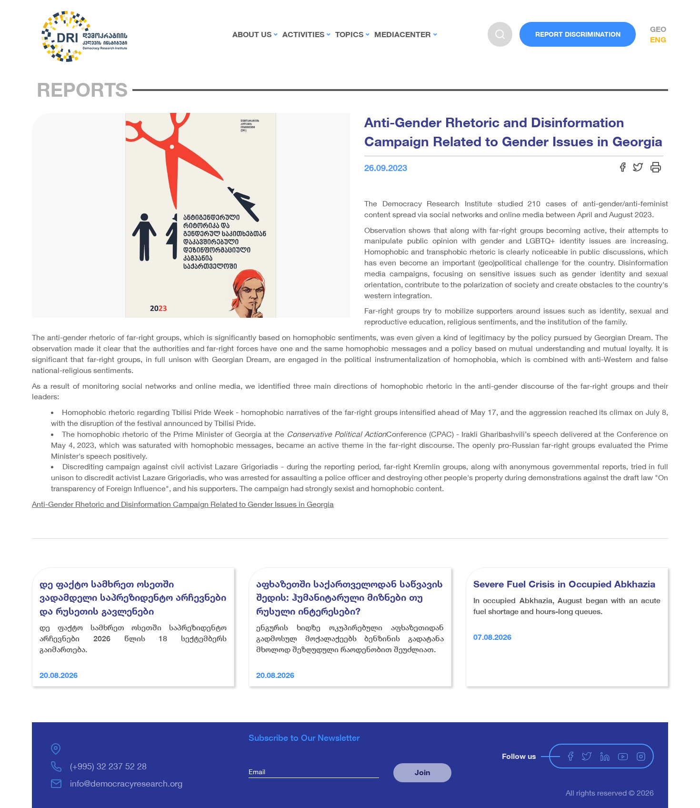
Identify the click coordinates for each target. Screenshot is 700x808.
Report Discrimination (577, 34)
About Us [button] (251, 34)
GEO (658, 28)
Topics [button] (349, 34)
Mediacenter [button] (402, 34)
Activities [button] (303, 34)
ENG (658, 39)
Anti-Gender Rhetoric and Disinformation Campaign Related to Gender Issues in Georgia (183, 503)
